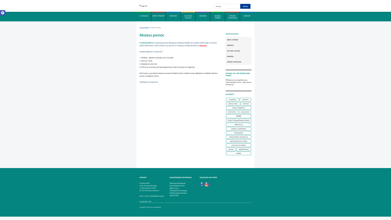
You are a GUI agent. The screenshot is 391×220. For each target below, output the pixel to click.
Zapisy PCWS (174, 195)
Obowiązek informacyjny (178, 190)
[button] (2, 12)
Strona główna (144, 28)
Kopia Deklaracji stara (177, 186)
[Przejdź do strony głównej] (143, 6)
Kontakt (247, 16)
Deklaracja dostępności (178, 183)
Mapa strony (174, 188)
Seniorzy (173, 16)
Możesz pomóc (218, 17)
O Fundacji (143, 16)
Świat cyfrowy (158, 16)
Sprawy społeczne (232, 17)
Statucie (203, 45)
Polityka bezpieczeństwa (178, 193)
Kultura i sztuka (188, 17)
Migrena (202, 16)
